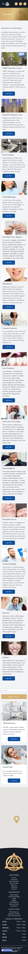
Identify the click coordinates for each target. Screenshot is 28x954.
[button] (3, 4)
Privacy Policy (13, 948)
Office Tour (14, 885)
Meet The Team (14, 883)
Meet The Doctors (14, 881)
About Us (14, 878)
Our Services (14, 880)
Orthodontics (14, 906)
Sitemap (19, 948)
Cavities (14, 898)
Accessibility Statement (5, 948)
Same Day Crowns (14, 904)
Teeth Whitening (14, 902)
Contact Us (14, 780)
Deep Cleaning (14, 895)
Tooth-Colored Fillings (14, 897)
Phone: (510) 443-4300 (14, 916)
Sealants (14, 900)
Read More (14, 739)
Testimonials (14, 887)
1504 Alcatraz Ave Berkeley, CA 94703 (14, 913)
